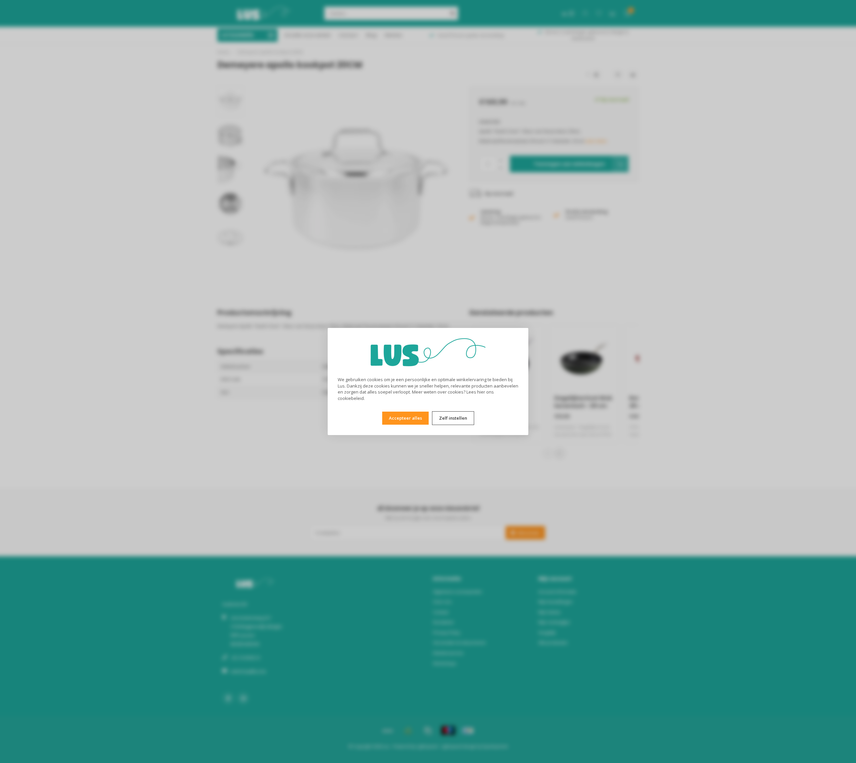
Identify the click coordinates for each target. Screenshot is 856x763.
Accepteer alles (405, 418)
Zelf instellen (453, 418)
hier (481, 392)
